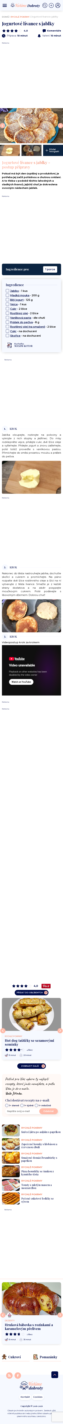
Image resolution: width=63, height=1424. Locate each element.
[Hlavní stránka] (31, 1386)
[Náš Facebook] (18, 1375)
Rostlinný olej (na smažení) (27, 326)
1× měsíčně (45, 1105)
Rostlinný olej (19, 313)
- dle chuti (27, 317)
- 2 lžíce (18, 308)
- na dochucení (23, 331)
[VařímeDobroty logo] (25, 5)
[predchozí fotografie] (2, 125)
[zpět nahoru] (54, 1374)
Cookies (37, 1397)
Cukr (13, 308)
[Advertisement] (31, 75)
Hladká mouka (19, 295)
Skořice (15, 335)
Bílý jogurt (17, 299)
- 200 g (24, 295)
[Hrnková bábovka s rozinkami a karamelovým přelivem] (31, 1298)
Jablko (14, 290)
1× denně (14, 1105)
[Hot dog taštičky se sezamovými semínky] (31, 1014)
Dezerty (10, 1320)
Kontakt (25, 1397)
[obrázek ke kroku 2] (31, 615)
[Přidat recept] (52, 5)
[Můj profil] (57, 5)
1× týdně (28, 1105)
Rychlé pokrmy (20, 17)
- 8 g (24, 322)
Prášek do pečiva (21, 322)
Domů (5, 17)
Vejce (14, 304)
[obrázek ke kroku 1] (31, 477)
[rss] (10, 1375)
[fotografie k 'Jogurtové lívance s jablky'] (31, 125)
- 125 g (21, 299)
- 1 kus (19, 290)
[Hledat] (45, 5)
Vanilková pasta (20, 317)
